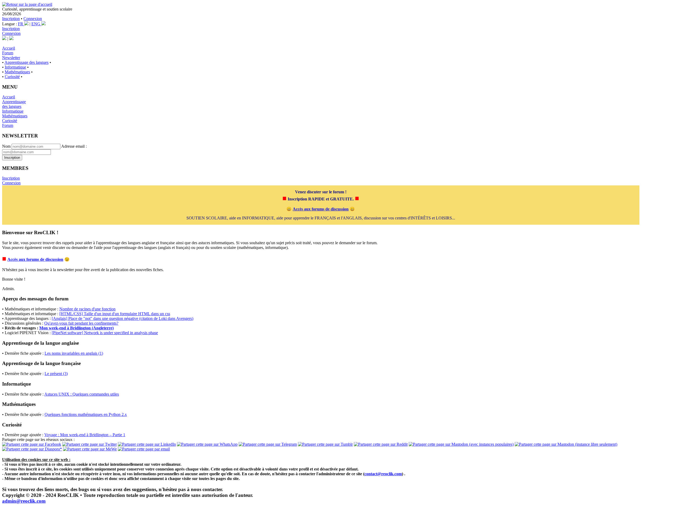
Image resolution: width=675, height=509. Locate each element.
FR (21, 24)
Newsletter (11, 57)
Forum (7, 53)
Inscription (11, 18)
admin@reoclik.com (24, 501)
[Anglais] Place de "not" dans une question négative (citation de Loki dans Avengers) (122, 318)
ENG (36, 24)
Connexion (32, 18)
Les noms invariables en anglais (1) (74, 353)
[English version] (11, 38)
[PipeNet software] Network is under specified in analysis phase (105, 332)
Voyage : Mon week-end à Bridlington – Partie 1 (84, 435)
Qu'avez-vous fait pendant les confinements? (81, 323)
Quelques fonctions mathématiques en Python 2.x (86, 414)
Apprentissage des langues (26, 62)
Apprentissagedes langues (14, 104)
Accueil (8, 48)
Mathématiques (17, 72)
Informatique (15, 67)
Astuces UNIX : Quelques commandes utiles (81, 394)
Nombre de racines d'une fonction (87, 309)
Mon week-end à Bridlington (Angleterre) (76, 328)
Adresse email (73, 146)
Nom (6, 146)
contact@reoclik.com (383, 474)
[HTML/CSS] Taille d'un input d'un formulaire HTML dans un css (114, 313)
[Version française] (4, 38)
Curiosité (12, 76)
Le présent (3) (56, 373)
